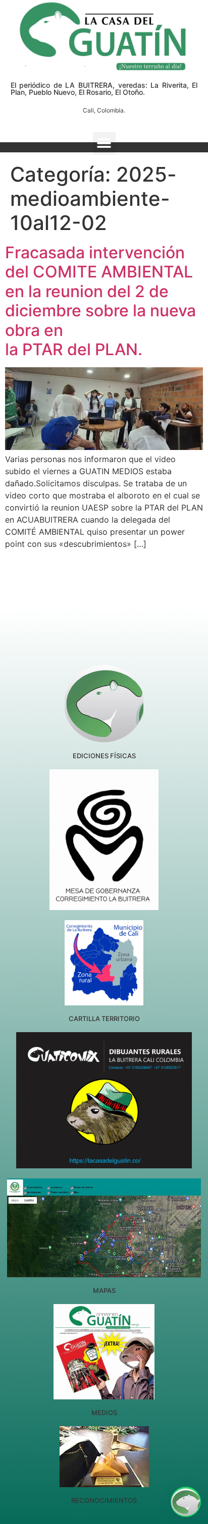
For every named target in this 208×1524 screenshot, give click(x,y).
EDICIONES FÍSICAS (104, 756)
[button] (104, 143)
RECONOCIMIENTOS (104, 1500)
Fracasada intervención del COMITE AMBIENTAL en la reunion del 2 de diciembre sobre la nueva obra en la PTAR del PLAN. (100, 301)
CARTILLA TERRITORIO (104, 1018)
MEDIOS (104, 1412)
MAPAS (104, 1290)
